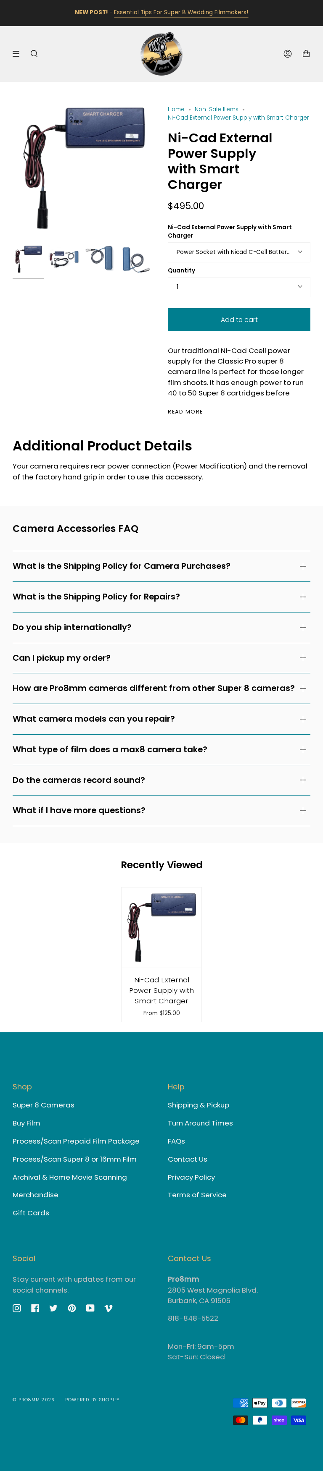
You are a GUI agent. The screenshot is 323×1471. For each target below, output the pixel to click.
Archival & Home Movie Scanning (70, 1177)
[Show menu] (19, 53)
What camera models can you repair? (94, 719)
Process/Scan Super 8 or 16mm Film (75, 1159)
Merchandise (35, 1195)
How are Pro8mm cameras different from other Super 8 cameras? (154, 688)
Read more (185, 412)
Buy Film (26, 1123)
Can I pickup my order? (62, 658)
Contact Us (187, 1159)
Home (176, 109)
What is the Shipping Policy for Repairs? (96, 596)
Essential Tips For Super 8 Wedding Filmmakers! (181, 13)
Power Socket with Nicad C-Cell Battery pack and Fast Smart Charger (243, 252)
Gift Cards (31, 1213)
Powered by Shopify (92, 1400)
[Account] (287, 54)
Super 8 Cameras (43, 1105)
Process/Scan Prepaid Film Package (76, 1141)
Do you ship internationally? (72, 627)
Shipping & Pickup (198, 1105)
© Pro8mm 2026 (34, 1400)
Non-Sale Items (216, 109)
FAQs (176, 1141)
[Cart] (306, 54)
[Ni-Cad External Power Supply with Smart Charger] (162, 927)
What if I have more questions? (79, 810)
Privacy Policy (191, 1177)
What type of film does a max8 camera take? (110, 749)
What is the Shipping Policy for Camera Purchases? (121, 566)
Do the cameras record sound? (79, 780)
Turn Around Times (200, 1123)
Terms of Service (197, 1195)
